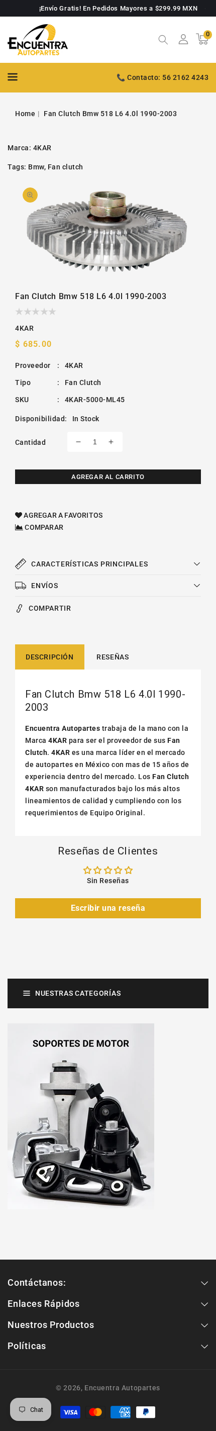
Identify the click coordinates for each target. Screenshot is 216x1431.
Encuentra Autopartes (122, 1388)
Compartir (50, 608)
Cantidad (30, 442)
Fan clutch (65, 167)
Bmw (36, 167)
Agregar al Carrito (108, 477)
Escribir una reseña (108, 908)
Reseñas (112, 657)
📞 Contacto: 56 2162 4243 (162, 77)
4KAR (42, 148)
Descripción (50, 657)
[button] (163, 41)
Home (25, 114)
